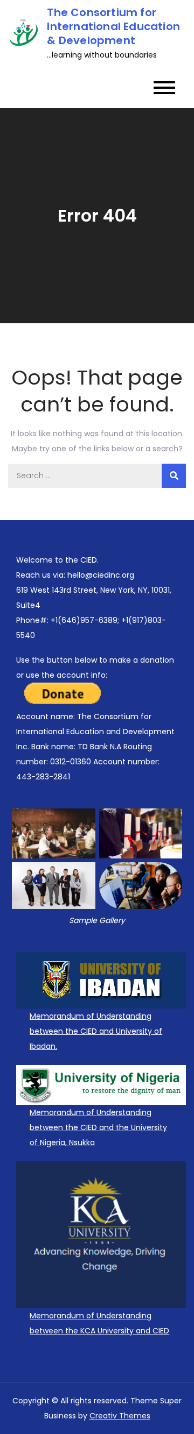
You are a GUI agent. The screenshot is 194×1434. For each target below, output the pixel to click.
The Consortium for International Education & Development (113, 26)
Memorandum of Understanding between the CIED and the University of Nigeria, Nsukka (98, 1127)
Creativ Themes (119, 1415)
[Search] (174, 476)
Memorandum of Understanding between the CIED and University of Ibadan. (96, 1031)
